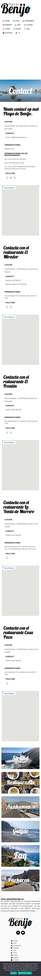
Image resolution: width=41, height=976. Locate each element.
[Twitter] (10, 177)
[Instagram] (14, 177)
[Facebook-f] (7, 177)
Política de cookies (25, 973)
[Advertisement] (20, 56)
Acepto (13, 973)
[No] (38, 968)
